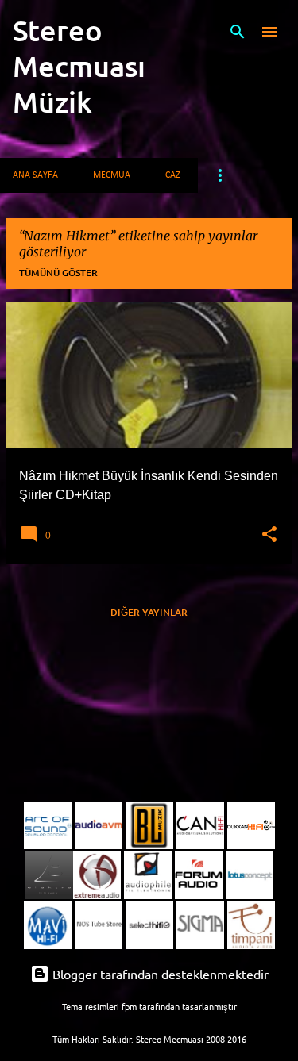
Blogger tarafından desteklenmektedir (159, 974)
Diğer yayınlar (149, 612)
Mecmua (111, 175)
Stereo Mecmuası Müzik (79, 66)
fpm (129, 1006)
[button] (269, 535)
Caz (172, 175)
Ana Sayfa (35, 175)
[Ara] (237, 32)
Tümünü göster (58, 272)
